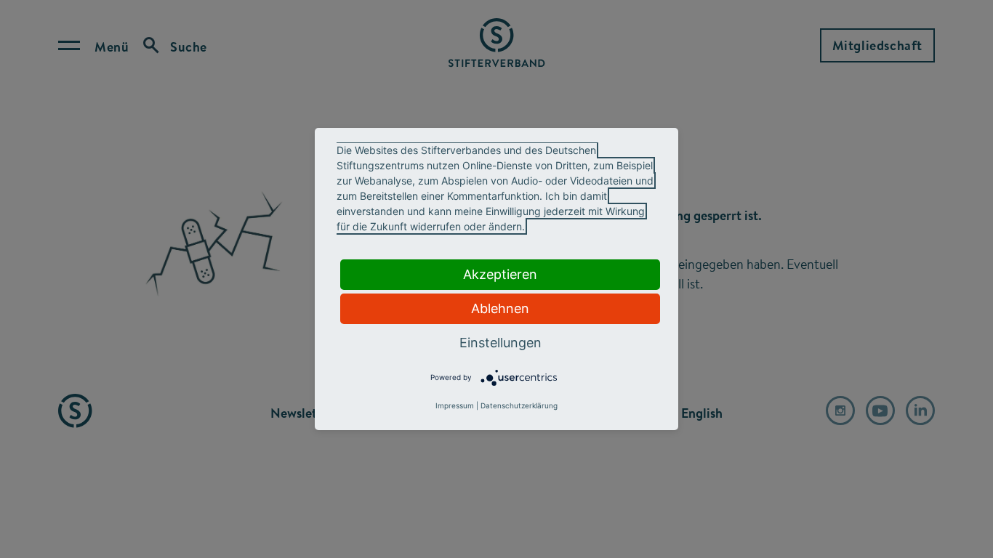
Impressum (454, 405)
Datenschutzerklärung (519, 405)
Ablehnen (500, 308)
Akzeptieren (500, 274)
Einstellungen (500, 342)
